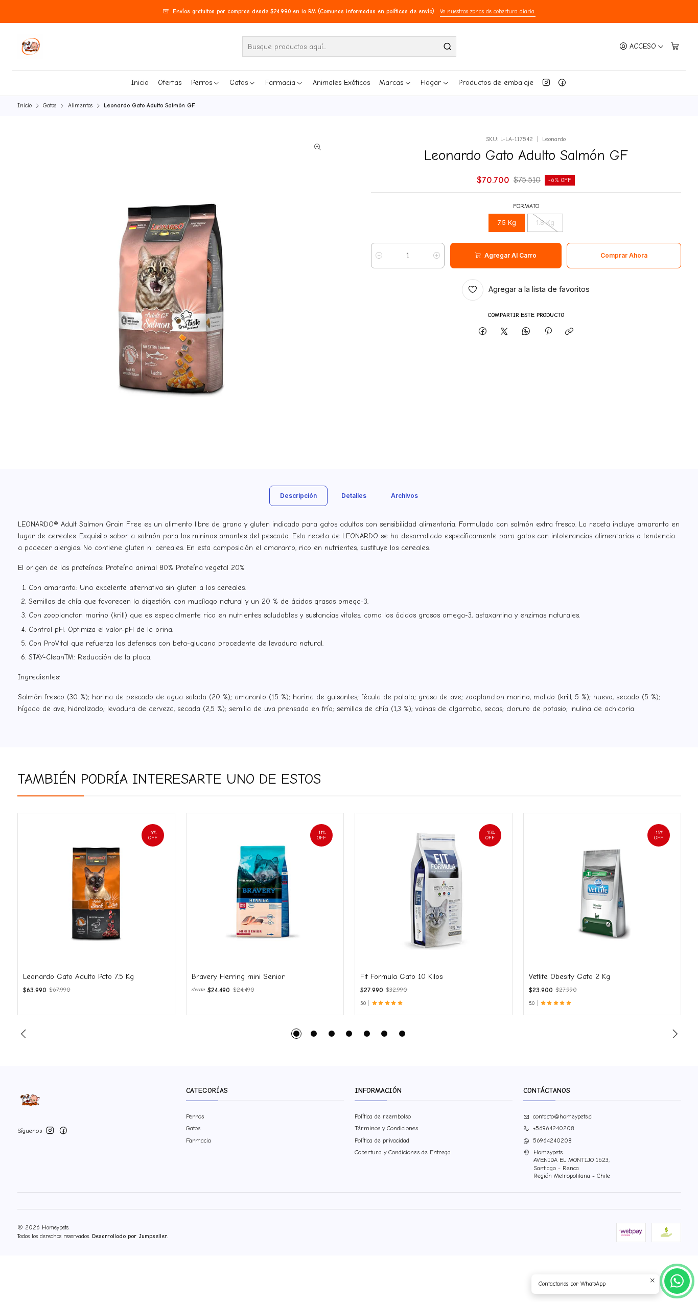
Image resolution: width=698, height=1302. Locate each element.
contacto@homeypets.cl (563, 1116)
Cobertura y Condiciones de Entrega (403, 1152)
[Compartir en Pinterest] (547, 332)
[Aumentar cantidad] (436, 255)
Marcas (391, 82)
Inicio (140, 82)
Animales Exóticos (341, 82)
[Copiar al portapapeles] (569, 332)
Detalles (353, 495)
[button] (296, 1033)
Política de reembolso (383, 1116)
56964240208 (552, 1140)
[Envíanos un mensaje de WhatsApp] (677, 1281)
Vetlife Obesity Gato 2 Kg (569, 976)
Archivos (404, 495)
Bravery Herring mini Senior (238, 976)
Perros (201, 82)
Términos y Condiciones (386, 1128)
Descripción (298, 495)
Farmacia (280, 82)
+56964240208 (553, 1128)
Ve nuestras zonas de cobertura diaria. (488, 11)
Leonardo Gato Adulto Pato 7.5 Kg (78, 976)
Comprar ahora (623, 255)
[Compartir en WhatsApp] (526, 332)
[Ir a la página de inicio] (30, 46)
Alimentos (80, 106)
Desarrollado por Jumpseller (129, 1236)
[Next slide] (673, 1033)
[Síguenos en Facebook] (562, 83)
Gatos (238, 82)
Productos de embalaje (495, 82)
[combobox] (349, 46)
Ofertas (169, 82)
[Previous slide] (25, 1033)
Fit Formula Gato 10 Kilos (401, 976)
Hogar (431, 82)
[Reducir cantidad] (378, 255)
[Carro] (675, 46)
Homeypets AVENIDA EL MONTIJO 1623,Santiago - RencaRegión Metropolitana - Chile (571, 1164)
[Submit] (447, 46)
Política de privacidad (382, 1140)
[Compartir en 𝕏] (504, 332)
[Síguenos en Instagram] (546, 83)
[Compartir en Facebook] (483, 332)
